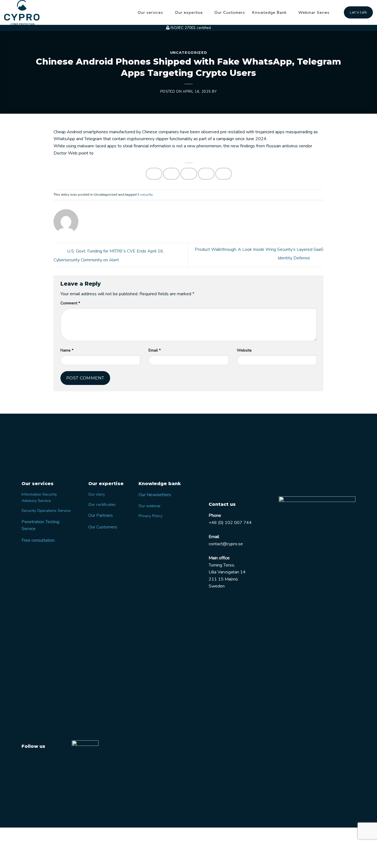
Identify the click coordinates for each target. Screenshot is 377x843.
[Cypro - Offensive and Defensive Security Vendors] (25, 12)
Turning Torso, (222, 565)
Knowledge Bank (269, 12)
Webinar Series (314, 12)
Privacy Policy (150, 515)
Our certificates (102, 504)
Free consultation (38, 540)
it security (145, 194)
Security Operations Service (46, 510)
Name (66, 350)
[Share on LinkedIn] (223, 174)
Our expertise (189, 12)
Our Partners (100, 515)
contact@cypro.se (226, 544)
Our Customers (229, 12)
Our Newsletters (155, 495)
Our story (96, 494)
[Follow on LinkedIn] (37, 760)
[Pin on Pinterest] (206, 174)
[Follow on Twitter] (26, 760)
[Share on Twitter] (171, 174)
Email (154, 350)
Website (244, 350)
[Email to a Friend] (188, 174)
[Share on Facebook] (154, 174)
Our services (150, 12)
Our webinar (150, 506)
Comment (70, 303)
